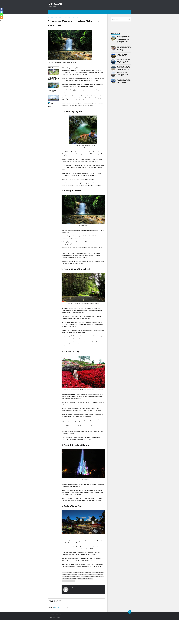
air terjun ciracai (67, 572)
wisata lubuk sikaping (68, 580)
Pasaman (74, 574)
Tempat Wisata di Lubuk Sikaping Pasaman (92, 576)
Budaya (61, 18)
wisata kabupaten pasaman (85, 578)
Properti (98, 11)
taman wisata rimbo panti (96, 574)
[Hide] (0, 20)
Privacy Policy (109, 11)
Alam (56, 18)
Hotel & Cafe (77, 11)
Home (50, 11)
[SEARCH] (129, 19)
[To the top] (129, 612)
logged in (56, 607)
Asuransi (57, 11)
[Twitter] (1, 12)
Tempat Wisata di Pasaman (69, 578)
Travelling (88, 11)
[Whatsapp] (1, 14)
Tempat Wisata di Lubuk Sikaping (71, 576)
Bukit (65, 18)
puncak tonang (83, 574)
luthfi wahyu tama (75, 588)
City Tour (71, 18)
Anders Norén (56, 617)
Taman (77, 18)
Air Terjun (51, 18)
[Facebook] (1, 9)
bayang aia (88, 572)
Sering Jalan (55, 4)
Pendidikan (66, 11)
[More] (1, 17)
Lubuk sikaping (66, 574)
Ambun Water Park (78, 572)
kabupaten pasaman (98, 572)
